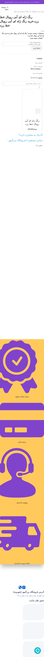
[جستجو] (37, 7)
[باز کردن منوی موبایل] (40, 7)
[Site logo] (22, 7)
